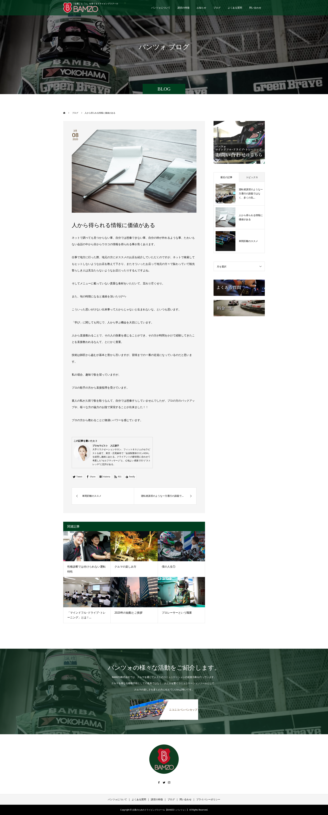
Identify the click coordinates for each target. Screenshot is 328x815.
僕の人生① (168, 566)
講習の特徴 (183, 7)
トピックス (252, 177)
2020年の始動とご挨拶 (128, 612)
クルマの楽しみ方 (125, 566)
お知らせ (201, 7)
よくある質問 (235, 7)
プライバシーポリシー (208, 799)
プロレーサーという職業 (177, 612)
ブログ (217, 7)
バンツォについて (160, 7)
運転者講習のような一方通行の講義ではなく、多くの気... (251, 193)
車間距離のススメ (248, 241)
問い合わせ (255, 7)
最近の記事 (226, 177)
